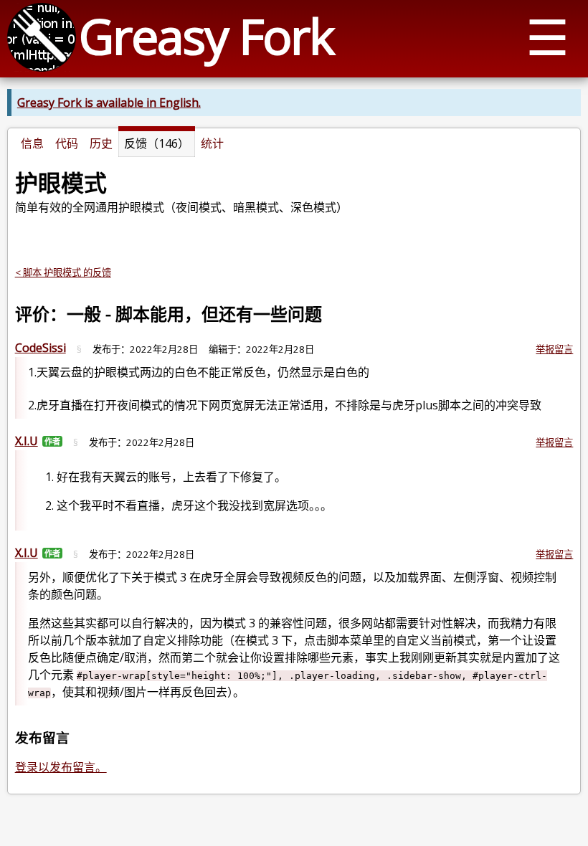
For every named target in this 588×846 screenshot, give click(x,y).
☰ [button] (547, 36)
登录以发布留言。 (61, 767)
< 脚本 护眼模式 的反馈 (63, 272)
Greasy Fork (206, 35)
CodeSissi (40, 348)
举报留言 (554, 349)
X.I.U (26, 441)
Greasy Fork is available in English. (109, 102)
